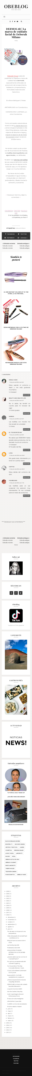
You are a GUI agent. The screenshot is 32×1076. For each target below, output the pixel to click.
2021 (7, 903)
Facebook (11, 234)
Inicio (16, 545)
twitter (16, 1061)
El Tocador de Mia (15, 432)
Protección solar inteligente (15, 998)
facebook (16, 1058)
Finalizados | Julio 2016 (13, 947)
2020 (7, 905)
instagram (16, 1056)
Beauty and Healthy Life (17, 398)
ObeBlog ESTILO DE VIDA (12, 859)
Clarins (22, 847)
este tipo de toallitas (21, 160)
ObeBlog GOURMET (10, 862)
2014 (7, 1025)
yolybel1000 (13, 480)
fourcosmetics (10, 874)
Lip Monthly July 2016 (13, 945)
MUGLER (7, 856)
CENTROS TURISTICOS (11, 847)
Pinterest (10, 238)
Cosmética (8, 850)
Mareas (11, 416)
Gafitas (11, 466)
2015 (7, 1023)
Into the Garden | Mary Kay (14, 991)
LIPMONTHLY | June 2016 (14, 1001)
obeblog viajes (21, 874)
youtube (16, 1063)
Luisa (11, 453)
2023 (7, 898)
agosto (10, 926)
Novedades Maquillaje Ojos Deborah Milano (16, 363)
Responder (27, 395)
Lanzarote (19, 853)
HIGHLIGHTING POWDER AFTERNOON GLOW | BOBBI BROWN (16, 952)
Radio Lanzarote (10, 865)
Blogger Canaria (20, 844)
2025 (7, 893)
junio (9, 1008)
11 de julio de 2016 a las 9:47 (16, 400)
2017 (7, 912)
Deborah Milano (21, 228)
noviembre (11, 919)
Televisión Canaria (10, 871)
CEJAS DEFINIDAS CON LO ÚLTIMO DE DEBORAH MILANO (16, 328)
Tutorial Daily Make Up (16, 792)
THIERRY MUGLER (9, 868)
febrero (10, 1018)
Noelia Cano (13, 380)
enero (10, 1020)
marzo (10, 1016)
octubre (10, 922)
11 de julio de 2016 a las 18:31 (16, 434)
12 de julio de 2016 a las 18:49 (16, 469)
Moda (13, 856)
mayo (9, 1011)
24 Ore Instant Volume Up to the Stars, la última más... (16, 292)
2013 (7, 1027)
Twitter (23, 234)
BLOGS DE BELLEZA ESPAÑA (12, 841)
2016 (7, 915)
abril (9, 1013)
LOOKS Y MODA (9, 853)
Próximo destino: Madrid (14, 1006)
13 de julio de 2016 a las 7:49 (16, 482)
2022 (7, 900)
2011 (7, 1032)
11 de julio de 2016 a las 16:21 (16, 418)
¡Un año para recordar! (16, 796)
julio (9, 929)
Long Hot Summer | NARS (14, 989)
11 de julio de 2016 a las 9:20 (16, 382)
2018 (7, 910)
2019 (7, 907)
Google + (24, 238)
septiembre (11, 924)
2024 (7, 896)
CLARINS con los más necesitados (17, 1004)
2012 (7, 1030)
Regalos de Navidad (16, 824)
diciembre (11, 917)
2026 (7, 891)
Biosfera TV (8, 844)
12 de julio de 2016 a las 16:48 (16, 455)
